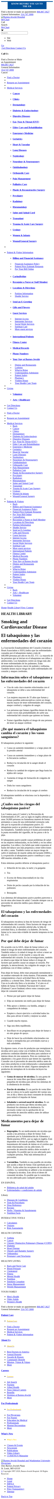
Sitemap (10, 1491)
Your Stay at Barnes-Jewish (25, 561)
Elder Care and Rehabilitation (26, 444)
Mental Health (13, 1276)
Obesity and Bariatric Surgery (20, 1251)
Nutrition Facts (13, 1213)
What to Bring (21, 370)
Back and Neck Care (16, 1266)
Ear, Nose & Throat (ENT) (25, 441)
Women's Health (14, 1302)
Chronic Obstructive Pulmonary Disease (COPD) (29, 1243)
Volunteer (17, 595)
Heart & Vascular (20, 452)
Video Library (13, 1453)
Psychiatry (17, 475)
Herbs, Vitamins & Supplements (21, 1210)
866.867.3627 (43, 12)
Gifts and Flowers (21, 532)
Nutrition (11, 1279)
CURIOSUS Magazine (17, 1455)
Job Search (12, 1382)
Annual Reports (14, 1354)
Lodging (19, 367)
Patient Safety (21, 375)
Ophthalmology (20, 462)
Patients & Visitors (15, 501)
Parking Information (24, 293)
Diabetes (11, 1245)
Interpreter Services (23, 321)
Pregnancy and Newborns (19, 1256)
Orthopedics (12, 1253)
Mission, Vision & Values (18, 1362)
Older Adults (13, 1299)
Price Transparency (15, 1489)
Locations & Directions (23, 522)
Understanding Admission (26, 373)
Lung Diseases (19, 454)
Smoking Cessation (15, 1281)
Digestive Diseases (21, 439)
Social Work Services (24, 324)
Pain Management (21, 467)
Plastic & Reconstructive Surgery (28, 473)
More (9, 1365)
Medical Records (20, 556)
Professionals (13, 1423)
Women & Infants (21, 493)
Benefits (10, 1392)
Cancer (16, 428)
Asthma (10, 1238)
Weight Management (16, 1287)
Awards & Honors (15, 1357)
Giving (10, 388)
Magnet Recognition (16, 1425)
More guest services (24, 329)
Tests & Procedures (15, 1202)
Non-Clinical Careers (16, 1390)
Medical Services (14, 88)
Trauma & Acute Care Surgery (26, 488)
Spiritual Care (21, 326)
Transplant (17, 486)
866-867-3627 (43, 1306)
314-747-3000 (27, 1309)
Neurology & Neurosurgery (25, 460)
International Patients (22, 551)
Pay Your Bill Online (24, 269)
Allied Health (13, 1387)
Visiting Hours (21, 380)
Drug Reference (14, 1205)
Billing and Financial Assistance (27, 506)
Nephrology (18, 457)
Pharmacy (19, 378)
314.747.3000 (27, 14)
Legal (9, 1481)
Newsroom (12, 1448)
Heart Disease (13, 1248)
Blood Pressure (14, 1268)
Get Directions (8, 48)
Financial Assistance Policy (27, 264)
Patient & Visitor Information (20, 252)
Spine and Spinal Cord (23, 483)
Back (15, 426)
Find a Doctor (13, 77)
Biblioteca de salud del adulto (20, 1187)
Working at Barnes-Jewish (19, 1395)
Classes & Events (15, 1445)
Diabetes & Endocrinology (25, 436)
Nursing (10, 1384)
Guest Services (19, 535)
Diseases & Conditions (17, 1200)
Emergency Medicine (22, 447)
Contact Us (20, 48)
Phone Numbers (20, 559)
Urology (16, 491)
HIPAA (10, 1484)
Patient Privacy (14, 1486)
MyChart (5, 27)
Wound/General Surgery (24, 496)
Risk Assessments (15, 1228)
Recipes (10, 1208)
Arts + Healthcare (21, 592)
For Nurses (12, 1417)
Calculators (12, 1223)
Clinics (16, 431)
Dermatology (19, 434)
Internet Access (22, 319)
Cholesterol (12, 1271)
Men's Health (13, 1296)
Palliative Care (19, 470)
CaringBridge (19, 517)
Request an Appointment (18, 82)
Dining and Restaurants (25, 365)
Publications (12, 1450)
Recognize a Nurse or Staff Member (29, 519)
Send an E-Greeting (22, 530)
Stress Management (16, 1284)
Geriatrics (17, 449)
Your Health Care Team (25, 383)
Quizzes (10, 1225)
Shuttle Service (22, 296)
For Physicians (13, 1415)
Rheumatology (19, 480)
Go (2, 45)
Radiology (17, 478)
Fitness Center (19, 553)
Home (4, 607)
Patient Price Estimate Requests (29, 266)
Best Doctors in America (18, 1352)
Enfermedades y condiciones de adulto (24, 1190)
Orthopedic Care (20, 465)
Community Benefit (16, 1359)
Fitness (10, 1274)
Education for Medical (17, 1420)
